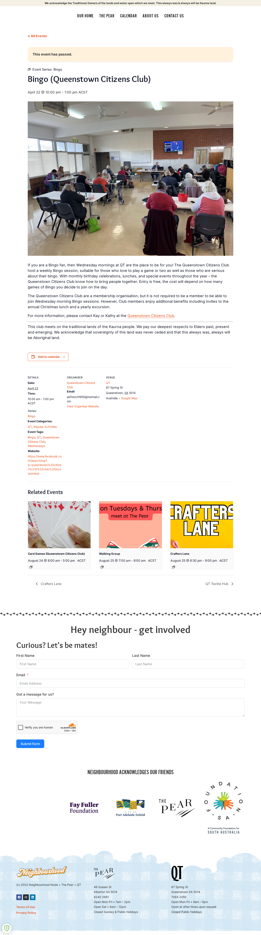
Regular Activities (45, 426)
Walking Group (109, 553)
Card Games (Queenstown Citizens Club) (56, 553)
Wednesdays (36, 446)
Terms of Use (25, 907)
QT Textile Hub (217, 584)
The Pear (106, 16)
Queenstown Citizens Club (150, 316)
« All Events (37, 36)
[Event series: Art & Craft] (173, 567)
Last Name (141, 656)
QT (30, 426)
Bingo (31, 416)
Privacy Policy (26, 912)
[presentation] (59, 524)
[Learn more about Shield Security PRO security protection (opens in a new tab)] (6, 928)
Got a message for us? (35, 694)
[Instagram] (26, 897)
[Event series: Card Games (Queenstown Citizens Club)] (31, 567)
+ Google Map (127, 398)
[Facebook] (19, 897)
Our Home (85, 16)
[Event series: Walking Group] (102, 567)
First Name (25, 656)
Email (20, 675)
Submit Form (30, 744)
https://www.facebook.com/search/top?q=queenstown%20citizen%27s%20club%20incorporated (45, 465)
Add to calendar (49, 356)
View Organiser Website (83, 406)
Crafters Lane (179, 553)
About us (151, 16)
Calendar (128, 16)
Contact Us (174, 16)
